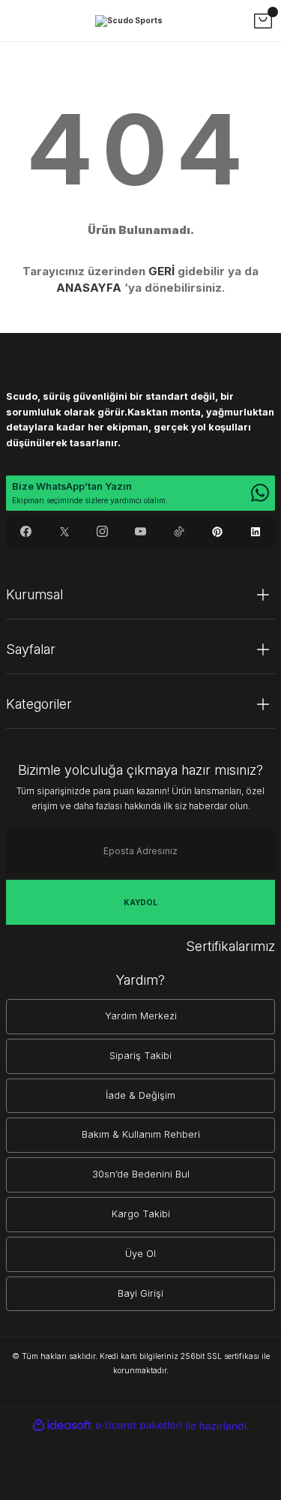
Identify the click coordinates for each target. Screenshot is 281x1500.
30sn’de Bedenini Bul (141, 1174)
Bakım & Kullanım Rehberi (141, 1134)
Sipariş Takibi (140, 1055)
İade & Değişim (140, 1095)
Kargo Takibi (141, 1214)
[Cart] (263, 21)
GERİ (161, 271)
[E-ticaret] (139, 1426)
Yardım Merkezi (141, 1016)
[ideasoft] (62, 1425)
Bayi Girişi (140, 1293)
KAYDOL (140, 902)
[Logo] (129, 20)
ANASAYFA (88, 287)
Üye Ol (140, 1253)
